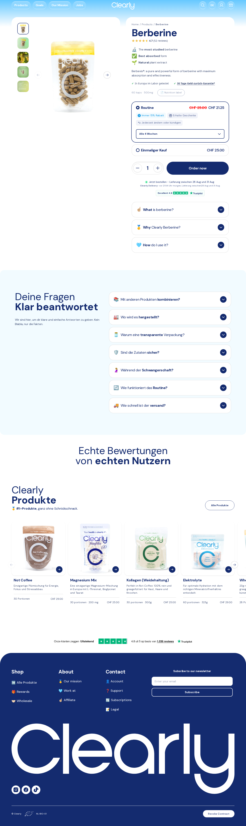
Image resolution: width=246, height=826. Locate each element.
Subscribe (192, 692)
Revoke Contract (218, 813)
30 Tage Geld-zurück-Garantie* (196, 83)
